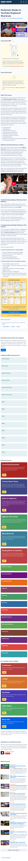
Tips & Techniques (6, 326)
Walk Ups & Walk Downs (7, 624)
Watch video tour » (17, 315)
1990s (3, 430)
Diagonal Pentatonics (7, 617)
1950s (3, 402)
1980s (3, 423)
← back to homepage (6, 857)
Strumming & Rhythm (7, 574)
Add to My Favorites (18, 18)
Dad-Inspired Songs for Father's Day (17, 842)
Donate (3, 350)
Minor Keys (4, 602)
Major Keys (4, 595)
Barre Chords (5, 653)
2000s (3, 438)
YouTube (18, 326)
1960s (3, 409)
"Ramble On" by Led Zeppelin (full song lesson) (18, 832)
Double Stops (5, 610)
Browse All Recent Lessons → (14, 850)
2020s (3, 452)
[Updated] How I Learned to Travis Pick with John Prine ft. (18, 823)
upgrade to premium (15, 66)
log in (22, 66)
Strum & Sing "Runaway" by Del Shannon (18, 785)
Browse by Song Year (7, 394)
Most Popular (5, 366)
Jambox (10, 731)
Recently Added (5, 358)
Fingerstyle (4, 588)
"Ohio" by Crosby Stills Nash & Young (18, 804)
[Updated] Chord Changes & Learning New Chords (18, 766)
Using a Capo (5, 631)
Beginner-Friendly (6, 373)
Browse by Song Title (7, 387)
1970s (3, 416)
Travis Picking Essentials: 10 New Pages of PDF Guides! (18, 814)
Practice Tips (5, 645)
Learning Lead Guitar (7, 581)
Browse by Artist (6, 380)
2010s (3, 445)
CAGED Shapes (5, 638)
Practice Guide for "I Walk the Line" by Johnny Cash (18, 777)
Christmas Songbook (7, 566)
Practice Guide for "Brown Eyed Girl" (17, 793)
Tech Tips (13, 326)
